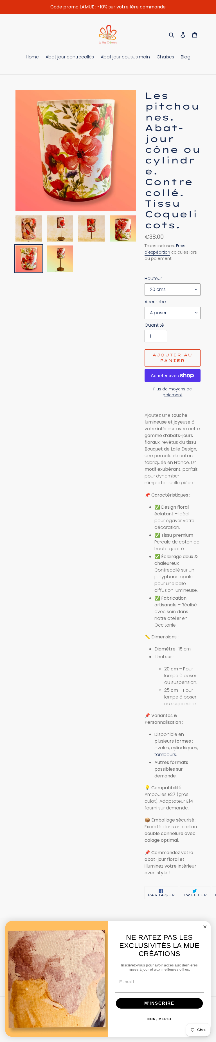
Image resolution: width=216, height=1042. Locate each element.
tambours (165, 754)
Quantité (154, 325)
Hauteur (153, 278)
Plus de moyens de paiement (172, 392)
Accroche (155, 302)
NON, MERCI (159, 1019)
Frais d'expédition (165, 249)
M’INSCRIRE (159, 1003)
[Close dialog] (205, 927)
